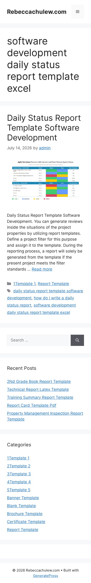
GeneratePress (45, 575)
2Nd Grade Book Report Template (39, 381)
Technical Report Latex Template (38, 389)
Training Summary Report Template (40, 397)
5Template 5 (18, 490)
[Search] (77, 340)
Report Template (53, 283)
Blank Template (21, 505)
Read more (42, 269)
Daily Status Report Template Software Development (44, 127)
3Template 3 (19, 474)
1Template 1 (24, 283)
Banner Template (23, 497)
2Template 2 (18, 466)
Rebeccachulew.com (36, 11)
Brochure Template (24, 513)
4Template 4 (19, 482)
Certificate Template (26, 521)
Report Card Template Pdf (31, 405)
